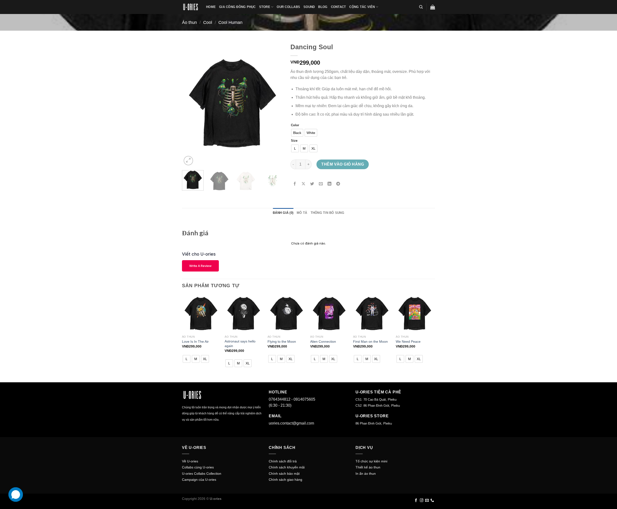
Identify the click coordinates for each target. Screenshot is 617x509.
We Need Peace (408, 341)
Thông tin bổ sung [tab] (327, 213)
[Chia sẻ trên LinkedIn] (330, 184)
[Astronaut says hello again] (244, 313)
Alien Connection (323, 341)
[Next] (275, 103)
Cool (207, 22)
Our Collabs (288, 7)
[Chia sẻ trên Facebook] (295, 184)
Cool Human (230, 22)
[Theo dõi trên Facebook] (416, 500)
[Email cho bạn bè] (321, 184)
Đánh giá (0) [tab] (283, 213)
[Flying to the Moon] (287, 313)
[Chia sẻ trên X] (304, 184)
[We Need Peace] (415, 313)
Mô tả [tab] (302, 213)
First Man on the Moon (370, 341)
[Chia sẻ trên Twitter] (312, 184)
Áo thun (189, 22)
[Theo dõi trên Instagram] (421, 500)
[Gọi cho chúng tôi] (432, 500)
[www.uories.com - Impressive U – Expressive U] (190, 7)
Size (294, 140)
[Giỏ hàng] (432, 7)
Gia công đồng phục (237, 7)
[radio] (297, 132)
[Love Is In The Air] (201, 313)
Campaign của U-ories (199, 479)
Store (264, 7)
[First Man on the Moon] (372, 313)
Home (211, 7)
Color (295, 125)
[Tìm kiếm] (421, 7)
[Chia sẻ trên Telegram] (338, 184)
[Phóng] (188, 160)
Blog (322, 7)
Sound (309, 7)
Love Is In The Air (195, 341)
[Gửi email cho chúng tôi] (427, 500)
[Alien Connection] (329, 313)
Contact (338, 7)
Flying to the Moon (282, 341)
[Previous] (190, 103)
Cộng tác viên (362, 7)
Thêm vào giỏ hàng (342, 164)
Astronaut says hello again (240, 343)
